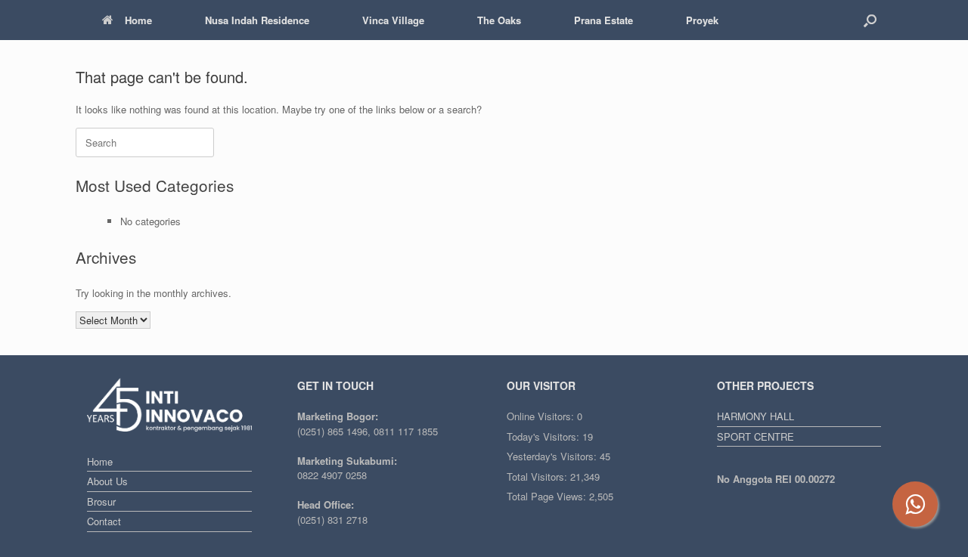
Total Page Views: (548, 496)
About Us (107, 481)
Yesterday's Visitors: (553, 456)
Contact (104, 521)
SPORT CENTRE (755, 436)
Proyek (702, 20)
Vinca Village (393, 20)
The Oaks (499, 20)
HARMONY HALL (755, 416)
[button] (870, 20)
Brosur (101, 501)
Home (138, 20)
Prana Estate (603, 20)
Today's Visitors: (544, 436)
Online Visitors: (542, 416)
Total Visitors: (538, 476)
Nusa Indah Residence (257, 20)
